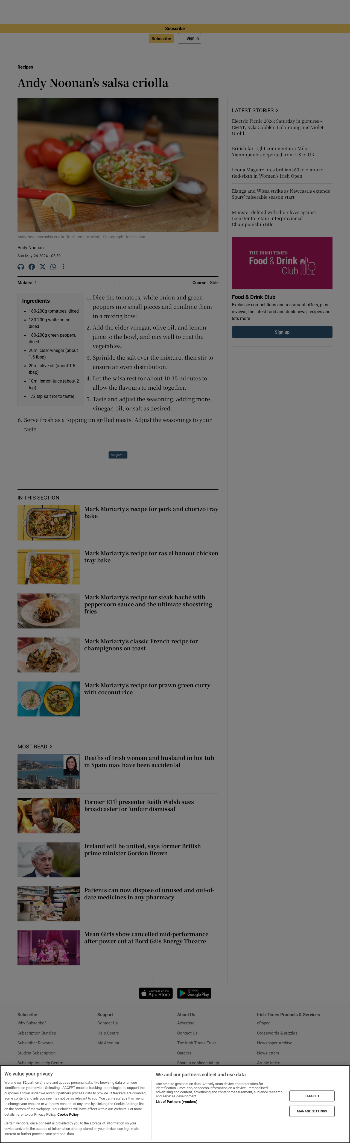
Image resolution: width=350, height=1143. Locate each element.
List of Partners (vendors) (176, 1102)
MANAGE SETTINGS (312, 1111)
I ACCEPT (312, 1096)
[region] (175, 1104)
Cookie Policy (68, 1114)
